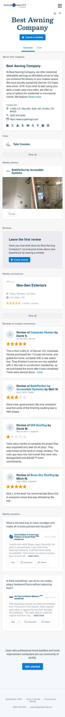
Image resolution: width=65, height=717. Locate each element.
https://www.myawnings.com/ (24, 119)
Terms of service (33, 699)
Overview (28, 47)
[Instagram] (48, 125)
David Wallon (20, 534)
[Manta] (28, 125)
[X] (12, 125)
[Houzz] (22, 125)
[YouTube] (17, 125)
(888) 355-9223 (19, 707)
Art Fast (18, 596)
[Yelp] (33, 125)
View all (32, 154)
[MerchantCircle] (43, 125)
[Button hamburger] (60, 5)
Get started (32, 666)
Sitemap (32, 701)
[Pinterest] (38, 125)
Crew (39, 47)
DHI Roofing (38, 425)
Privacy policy (50, 699)
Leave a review (34, 37)
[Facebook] (7, 125)
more (40, 372)
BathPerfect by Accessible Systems (27, 171)
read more (33, 555)
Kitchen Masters (31, 596)
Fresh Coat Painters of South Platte (26, 535)
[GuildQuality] (14, 5)
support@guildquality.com (41, 707)
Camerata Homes (42, 332)
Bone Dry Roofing (42, 475)
